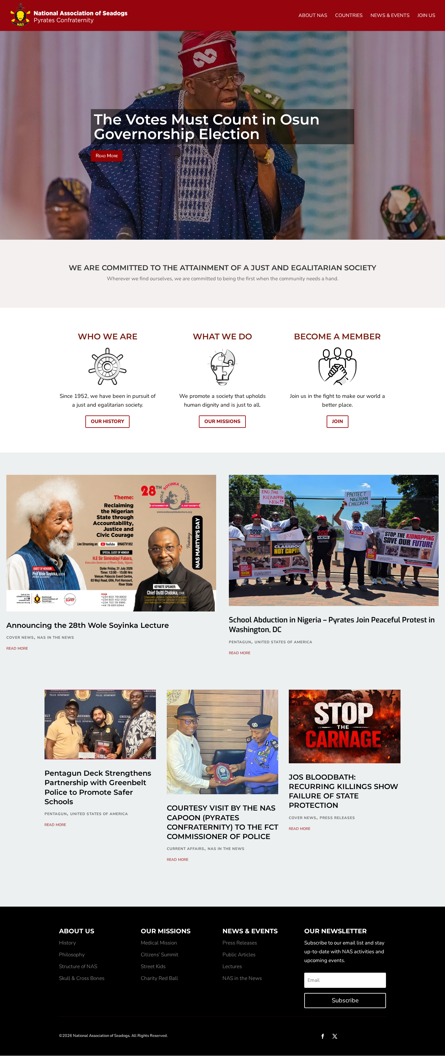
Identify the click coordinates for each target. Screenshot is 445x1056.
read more (17, 648)
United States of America (283, 642)
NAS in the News (55, 637)
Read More (107, 155)
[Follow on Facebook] (323, 1036)
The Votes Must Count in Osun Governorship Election (207, 127)
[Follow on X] (335, 1036)
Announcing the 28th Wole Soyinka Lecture (87, 625)
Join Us (426, 16)
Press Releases (337, 817)
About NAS (312, 16)
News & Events (390, 16)
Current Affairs (185, 848)
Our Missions (222, 421)
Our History (107, 421)
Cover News (20, 637)
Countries (349, 16)
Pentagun (240, 642)
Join (337, 421)
